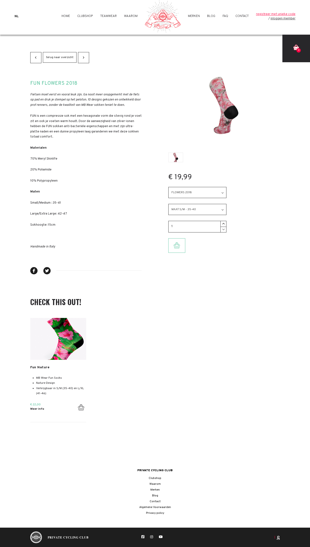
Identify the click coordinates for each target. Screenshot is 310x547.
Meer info (37, 409)
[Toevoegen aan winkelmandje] (81, 406)
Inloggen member (283, 19)
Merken (194, 16)
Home (66, 16)
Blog (211, 16)
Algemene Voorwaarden (155, 507)
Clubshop (85, 16)
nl (17, 16)
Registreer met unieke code (275, 14)
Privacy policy (155, 513)
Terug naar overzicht (59, 57)
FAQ (225, 16)
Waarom (131, 16)
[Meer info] (58, 339)
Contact (242, 16)
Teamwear (108, 16)
